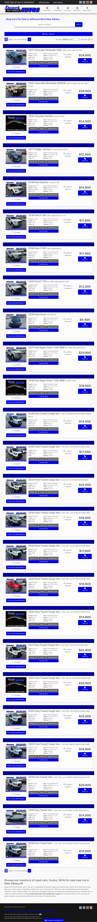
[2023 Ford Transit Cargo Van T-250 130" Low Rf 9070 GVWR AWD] (16, 718)
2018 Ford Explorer (43, 182)
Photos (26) (33, 591)
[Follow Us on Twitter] (84, 2)
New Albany (58, 2)
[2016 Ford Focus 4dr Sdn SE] (16, 321)
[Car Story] (73, 92)
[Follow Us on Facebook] (80, 2)
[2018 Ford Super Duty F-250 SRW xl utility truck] (16, 387)
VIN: (44, 53)
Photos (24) (33, 822)
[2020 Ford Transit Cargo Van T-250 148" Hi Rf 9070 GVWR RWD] (16, 486)
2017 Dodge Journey (48, 149)
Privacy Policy (22, 906)
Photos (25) (33, 228)
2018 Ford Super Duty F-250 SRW (52, 380)
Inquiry (42, 62)
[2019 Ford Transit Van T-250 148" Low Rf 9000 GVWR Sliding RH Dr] (16, 817)
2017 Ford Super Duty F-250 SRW (56, 347)
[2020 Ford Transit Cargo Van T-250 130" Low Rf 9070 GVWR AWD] (16, 520)
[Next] (29, 39)
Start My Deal (43, 66)
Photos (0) (33, 128)
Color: (30, 57)
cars (66, 887)
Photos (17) (33, 327)
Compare (17, 67)
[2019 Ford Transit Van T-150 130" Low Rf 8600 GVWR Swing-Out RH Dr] (16, 784)
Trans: (45, 57)
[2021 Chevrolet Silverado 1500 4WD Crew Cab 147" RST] (16, 57)
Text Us (85, 61)
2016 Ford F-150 (47, 215)
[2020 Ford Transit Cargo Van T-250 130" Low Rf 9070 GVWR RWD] (16, 553)
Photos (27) (33, 261)
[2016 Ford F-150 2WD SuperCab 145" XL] (16, 222)
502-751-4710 (36, 916)
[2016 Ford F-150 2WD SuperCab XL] (16, 255)
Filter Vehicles (49, 34)
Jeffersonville (43, 2)
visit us (79, 894)
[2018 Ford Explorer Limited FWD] (16, 189)
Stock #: (30, 53)
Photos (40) (33, 360)
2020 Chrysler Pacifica (46, 116)
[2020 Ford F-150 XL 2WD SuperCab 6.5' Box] (16, 288)
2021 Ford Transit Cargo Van (58, 645)
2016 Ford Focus (42, 314)
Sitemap (26, 914)
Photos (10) (33, 792)
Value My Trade (52, 62)
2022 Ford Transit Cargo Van (59, 678)
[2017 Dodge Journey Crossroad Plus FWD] (16, 156)
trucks (71, 887)
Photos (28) (33, 492)
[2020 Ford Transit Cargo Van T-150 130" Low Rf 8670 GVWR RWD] (16, 453)
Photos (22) (33, 294)
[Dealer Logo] (22, 9)
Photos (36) (33, 62)
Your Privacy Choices (34, 914)
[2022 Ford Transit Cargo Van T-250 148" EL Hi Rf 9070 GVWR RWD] (16, 685)
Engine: (45, 55)
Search (78, 24)
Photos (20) (33, 98)
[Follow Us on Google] (91, 2)
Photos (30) (33, 723)
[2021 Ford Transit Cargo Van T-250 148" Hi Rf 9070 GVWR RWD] (16, 652)
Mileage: (45, 59)
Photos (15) (33, 429)
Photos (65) (33, 195)
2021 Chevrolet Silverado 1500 (55, 50)
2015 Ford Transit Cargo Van (59, 415)
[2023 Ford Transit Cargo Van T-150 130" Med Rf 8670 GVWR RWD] (16, 751)
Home (5, 906)
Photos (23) (33, 657)
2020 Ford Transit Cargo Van (59, 446)
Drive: (30, 59)
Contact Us (15, 906)
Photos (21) (33, 525)
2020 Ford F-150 (48, 281)
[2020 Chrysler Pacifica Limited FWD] (16, 123)
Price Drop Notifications (16, 72)
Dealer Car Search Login (10, 914)
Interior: (30, 55)
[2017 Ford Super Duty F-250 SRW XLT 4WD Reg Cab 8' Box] (16, 354)
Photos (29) (33, 161)
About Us (10, 906)
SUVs (76, 887)
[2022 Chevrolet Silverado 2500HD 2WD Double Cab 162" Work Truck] (16, 90)
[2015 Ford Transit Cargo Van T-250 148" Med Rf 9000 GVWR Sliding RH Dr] (16, 420)
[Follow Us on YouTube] (87, 2)
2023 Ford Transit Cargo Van (59, 711)
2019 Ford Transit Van (58, 810)
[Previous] (6, 39)
